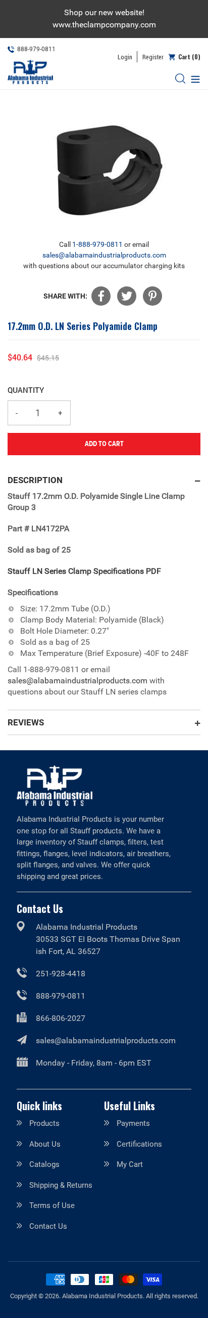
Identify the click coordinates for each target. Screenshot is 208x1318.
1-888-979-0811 (97, 244)
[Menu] (192, 78)
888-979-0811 (60, 996)
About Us (45, 1144)
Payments (133, 1123)
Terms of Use (52, 1205)
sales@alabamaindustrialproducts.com (104, 255)
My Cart (130, 1164)
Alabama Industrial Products (102, 1296)
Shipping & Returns (60, 1185)
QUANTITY (26, 390)
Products (44, 1123)
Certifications (139, 1144)
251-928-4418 (60, 973)
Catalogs (44, 1164)
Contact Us (48, 1226)
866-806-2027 (60, 1018)
